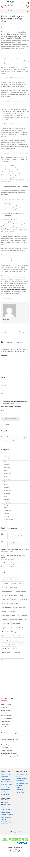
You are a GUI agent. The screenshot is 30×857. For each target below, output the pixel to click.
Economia (15, 603)
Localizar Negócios (6, 718)
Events (6, 485)
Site (2, 393)
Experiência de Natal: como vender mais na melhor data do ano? (18, 535)
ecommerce (6, 603)
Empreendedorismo (8, 607)
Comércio (11, 11)
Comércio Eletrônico (20, 591)
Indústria (24, 615)
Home (3, 11)
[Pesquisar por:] (15, 424)
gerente (3, 27)
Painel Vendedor (5, 724)
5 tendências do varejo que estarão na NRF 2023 (15, 550)
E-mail (4, 385)
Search (26, 6)
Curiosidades (13, 595)
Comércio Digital (7, 591)
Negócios (7, 493)
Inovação (5, 619)
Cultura (4, 595)
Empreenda (7, 479)
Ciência (6, 465)
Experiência (12, 611)
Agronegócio (6, 579)
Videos (6, 522)
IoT (25, 619)
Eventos (6, 482)
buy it (20, 583)
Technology (7, 510)
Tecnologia (5, 640)
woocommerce (6, 652)
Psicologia (14, 632)
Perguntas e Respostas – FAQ (9, 739)
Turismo (6, 516)
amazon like (15, 579)
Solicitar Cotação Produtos (8, 753)
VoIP (14, 648)
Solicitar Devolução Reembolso (10, 756)
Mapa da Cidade (6, 704)
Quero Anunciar (5, 747)
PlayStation (22, 628)
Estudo (4, 611)
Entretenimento (21, 607)
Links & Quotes (8, 490)
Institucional (19, 795)
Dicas (6, 476)
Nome (3, 377)
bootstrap (13, 583)
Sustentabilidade (18, 636)
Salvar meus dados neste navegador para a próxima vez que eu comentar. (15, 402)
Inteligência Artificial (16, 619)
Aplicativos (7, 459)
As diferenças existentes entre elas (16, 289)
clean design (13, 587)
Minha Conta (5, 727)
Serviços (6, 505)
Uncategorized (8, 519)
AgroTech (7, 456)
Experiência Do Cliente (8, 615)
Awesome (5, 583)
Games (6, 487)
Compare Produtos (6, 716)
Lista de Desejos (5, 710)
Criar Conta (4, 707)
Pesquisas (7, 499)
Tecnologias (10, 25)
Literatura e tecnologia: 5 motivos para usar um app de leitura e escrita (14, 564)
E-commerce (23, 599)
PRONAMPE (5, 632)
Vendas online (6, 648)
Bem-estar (7, 462)
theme (23, 640)
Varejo (20, 644)
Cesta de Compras (6, 713)
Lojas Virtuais (16, 624)
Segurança (7, 502)
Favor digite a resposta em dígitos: (11, 406)
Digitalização (6, 599)
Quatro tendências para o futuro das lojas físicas (13, 556)
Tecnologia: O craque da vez (17, 542)
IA (18, 615)
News (5, 496)
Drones (14, 599)
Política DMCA (20, 792)
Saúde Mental (6, 636)
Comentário (5, 355)
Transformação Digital (8, 644)
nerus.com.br (8, 298)
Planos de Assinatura (7, 742)
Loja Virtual (5, 628)
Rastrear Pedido (5, 721)
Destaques (7, 473)
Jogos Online (6, 624)
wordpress (17, 652)
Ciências (4, 587)
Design (6, 470)
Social (6, 508)
